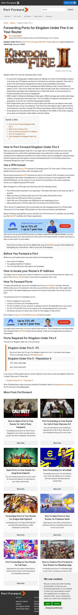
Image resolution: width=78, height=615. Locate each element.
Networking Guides (22, 609)
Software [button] (27, 16)
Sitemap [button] (49, 16)
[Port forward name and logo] (10, 3)
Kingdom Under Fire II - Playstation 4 (20, 380)
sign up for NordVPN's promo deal (27, 315)
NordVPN (24, 175)
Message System (36, 355)
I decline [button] (57, 603)
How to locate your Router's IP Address (23, 132)
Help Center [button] (38, 16)
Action (57, 42)
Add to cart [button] (69, 3)
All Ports (37, 609)
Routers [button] (7, 16)
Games (12, 23)
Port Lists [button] (17, 16)
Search (70, 10)
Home (6, 23)
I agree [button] (48, 603)
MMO (40, 42)
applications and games (64, 385)
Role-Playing (47, 42)
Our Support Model (22, 606)
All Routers (38, 606)
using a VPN (23, 169)
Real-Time (26, 42)
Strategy (34, 42)
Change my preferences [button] (54, 608)
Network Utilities (18, 277)
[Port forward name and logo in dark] (16, 9)
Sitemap (37, 597)
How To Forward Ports (17, 134)
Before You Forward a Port (18, 129)
